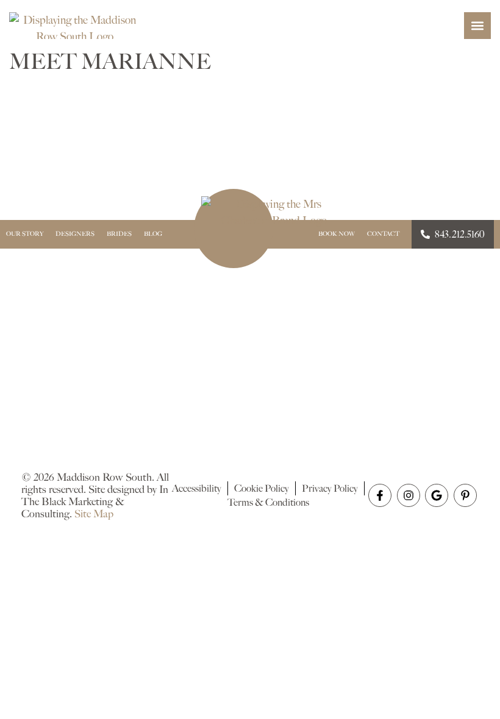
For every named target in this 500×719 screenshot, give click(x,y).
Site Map (93, 514)
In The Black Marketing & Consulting (94, 501)
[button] (477, 25)
